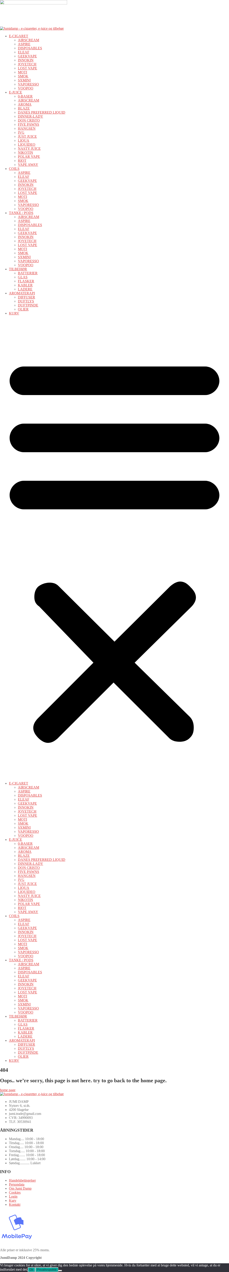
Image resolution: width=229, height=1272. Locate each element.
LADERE (25, 289)
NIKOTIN (25, 152)
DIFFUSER (26, 297)
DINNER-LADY (30, 116)
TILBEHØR (18, 269)
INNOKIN (26, 60)
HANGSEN (27, 128)
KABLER (25, 285)
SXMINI (24, 80)
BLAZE (24, 108)
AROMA (25, 104)
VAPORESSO (28, 84)
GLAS (23, 277)
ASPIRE (24, 44)
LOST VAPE (27, 68)
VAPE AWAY (28, 165)
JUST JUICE (27, 136)
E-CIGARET (18, 36)
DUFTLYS (26, 301)
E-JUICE (15, 92)
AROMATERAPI (22, 293)
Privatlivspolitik (47, 1269)
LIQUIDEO (26, 144)
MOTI (22, 72)
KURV (14, 313)
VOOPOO (25, 88)
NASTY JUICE (29, 148)
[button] (114, 548)
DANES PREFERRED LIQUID (41, 112)
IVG (21, 132)
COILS (14, 169)
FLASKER (26, 281)
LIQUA (23, 140)
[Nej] (60, 1270)
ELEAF (23, 52)
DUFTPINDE (28, 305)
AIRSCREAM (28, 40)
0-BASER (25, 96)
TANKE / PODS (21, 213)
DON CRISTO (29, 120)
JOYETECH (27, 64)
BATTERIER (28, 273)
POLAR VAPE (29, 156)
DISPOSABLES (30, 48)
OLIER (23, 309)
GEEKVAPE (27, 56)
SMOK (23, 76)
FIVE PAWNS (28, 124)
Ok (31, 1269)
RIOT (22, 160)
